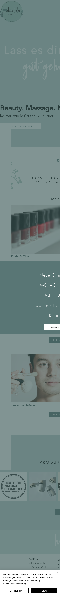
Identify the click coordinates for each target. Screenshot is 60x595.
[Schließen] (55, 574)
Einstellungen (16, 590)
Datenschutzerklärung (16, 583)
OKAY (44, 590)
